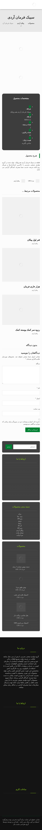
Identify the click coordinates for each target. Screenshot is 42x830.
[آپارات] (12, 694)
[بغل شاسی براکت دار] (21, 607)
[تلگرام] (25, 694)
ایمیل (37, 398)
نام (38, 388)
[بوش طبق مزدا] (21, 579)
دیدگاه (38, 364)
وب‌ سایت (36, 409)
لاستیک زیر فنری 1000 (21, 623)
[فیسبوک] (21, 694)
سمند (20, 521)
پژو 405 (19, 528)
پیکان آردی (17, 181)
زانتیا (19, 523)
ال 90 (20, 526)
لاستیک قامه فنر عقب (21, 595)
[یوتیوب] (16, 694)
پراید (19, 514)
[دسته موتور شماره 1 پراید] (21, 558)
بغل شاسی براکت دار (21, 615)
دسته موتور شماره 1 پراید (21, 567)
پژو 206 (19, 519)
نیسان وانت (20, 533)
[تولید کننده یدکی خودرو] (34, 5)
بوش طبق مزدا (21, 587)
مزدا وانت (19, 535)
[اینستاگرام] (30, 694)
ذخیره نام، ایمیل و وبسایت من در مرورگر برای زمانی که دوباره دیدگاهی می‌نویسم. (21, 423)
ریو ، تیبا (19, 516)
